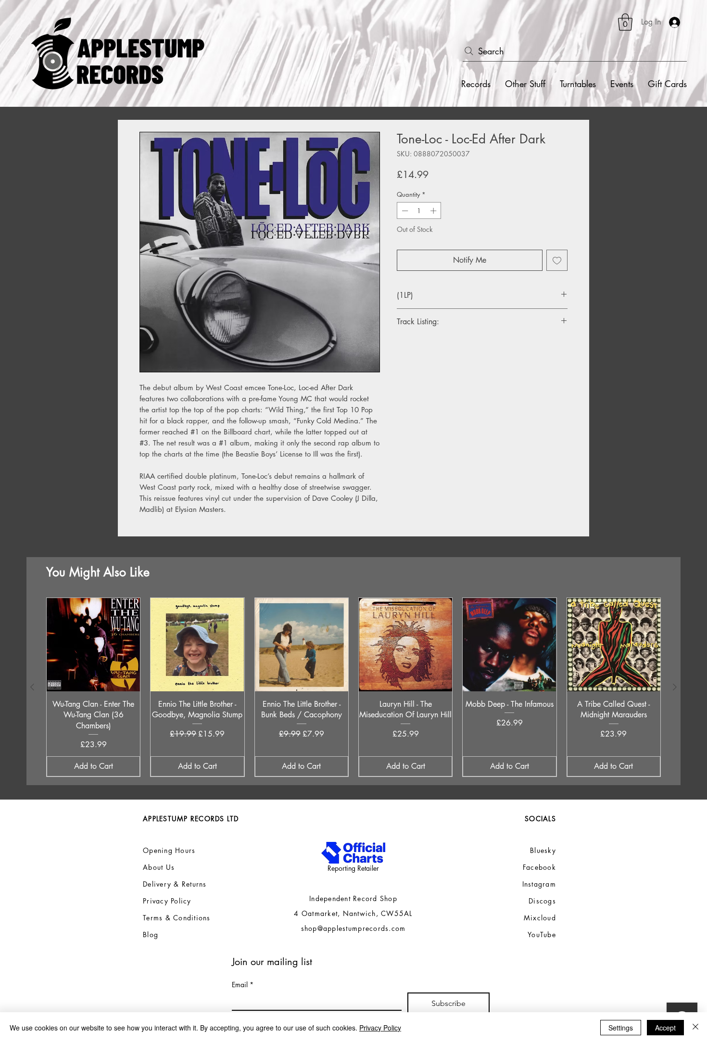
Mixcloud (540, 917)
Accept (665, 1027)
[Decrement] (404, 211)
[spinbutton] (419, 211)
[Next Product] (675, 687)
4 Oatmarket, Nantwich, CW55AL (353, 913)
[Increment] (434, 211)
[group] (353, 687)
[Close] (695, 1027)
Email (242, 984)
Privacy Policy (380, 1027)
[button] (625, 22)
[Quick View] (93, 644)
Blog (150, 934)
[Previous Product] (32, 687)
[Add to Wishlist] (557, 260)
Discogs (542, 900)
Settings (620, 1027)
